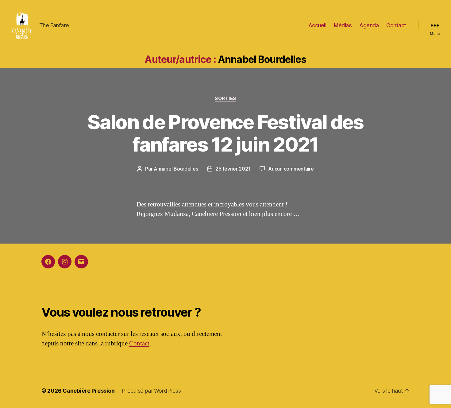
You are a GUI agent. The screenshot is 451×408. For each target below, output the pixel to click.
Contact (396, 25)
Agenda (369, 25)
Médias (343, 25)
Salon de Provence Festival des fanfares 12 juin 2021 (225, 133)
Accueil (317, 25)
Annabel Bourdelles (176, 169)
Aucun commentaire (291, 169)
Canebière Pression (88, 390)
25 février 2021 (232, 169)
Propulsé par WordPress (151, 390)
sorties (225, 98)
